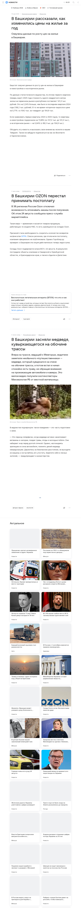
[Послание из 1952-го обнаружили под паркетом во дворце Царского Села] (56, 543)
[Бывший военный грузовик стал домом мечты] (25, 638)
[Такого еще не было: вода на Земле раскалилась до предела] (56, 796)
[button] (40, 59)
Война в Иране (32, 8)
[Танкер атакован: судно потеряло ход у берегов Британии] (25, 670)
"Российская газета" (29, 335)
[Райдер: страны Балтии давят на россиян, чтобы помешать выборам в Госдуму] (56, 891)
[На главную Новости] (12, 2)
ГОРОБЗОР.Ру (26, 191)
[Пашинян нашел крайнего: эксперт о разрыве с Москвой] (25, 859)
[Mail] (7, 2)
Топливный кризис (56, 8)
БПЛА (23, 236)
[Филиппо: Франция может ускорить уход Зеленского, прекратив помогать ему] (25, 701)
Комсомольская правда (29, 14)
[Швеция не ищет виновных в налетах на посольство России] (56, 859)
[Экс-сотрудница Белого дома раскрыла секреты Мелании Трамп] (56, 575)
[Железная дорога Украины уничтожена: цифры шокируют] (25, 796)
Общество (43, 14)
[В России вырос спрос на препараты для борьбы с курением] (25, 891)
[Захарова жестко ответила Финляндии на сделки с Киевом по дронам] (56, 733)
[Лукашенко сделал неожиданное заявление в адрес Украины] (25, 543)
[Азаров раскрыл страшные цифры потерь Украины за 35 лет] (56, 828)
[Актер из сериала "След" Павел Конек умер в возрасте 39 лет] (25, 607)
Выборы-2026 (18, 8)
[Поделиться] (64, 319)
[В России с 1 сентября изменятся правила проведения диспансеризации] (56, 638)
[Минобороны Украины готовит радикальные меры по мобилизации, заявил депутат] (56, 670)
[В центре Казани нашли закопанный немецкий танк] (25, 733)
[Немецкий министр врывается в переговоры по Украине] (56, 764)
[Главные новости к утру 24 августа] (25, 764)
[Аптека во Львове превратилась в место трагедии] (25, 575)
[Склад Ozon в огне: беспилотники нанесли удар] (56, 701)
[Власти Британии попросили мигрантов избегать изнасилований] (25, 828)
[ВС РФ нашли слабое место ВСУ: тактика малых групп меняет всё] (56, 607)
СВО (43, 8)
